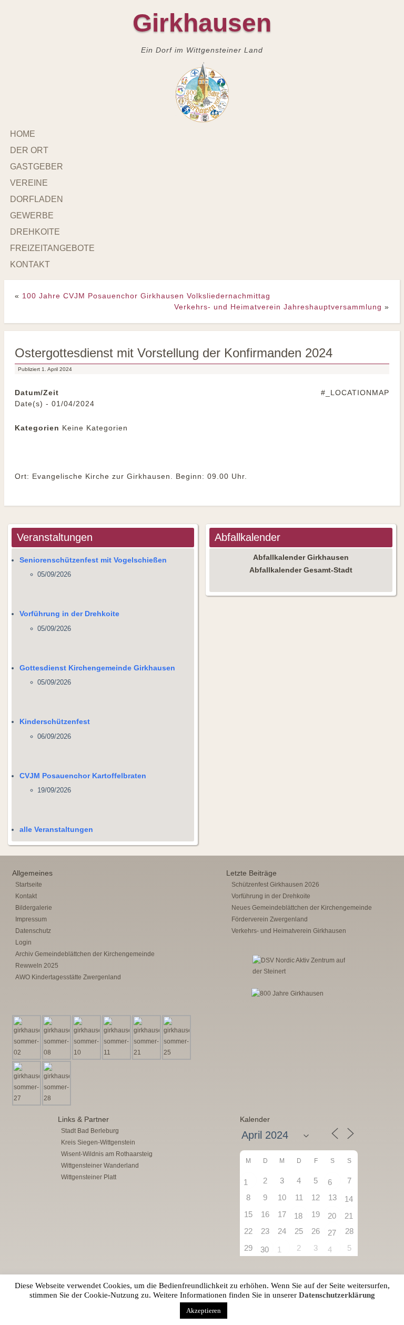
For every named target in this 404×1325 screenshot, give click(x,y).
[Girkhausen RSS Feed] (387, 1272)
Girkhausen (202, 23)
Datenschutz (33, 931)
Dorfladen (36, 199)
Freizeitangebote (52, 248)
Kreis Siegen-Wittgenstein (98, 1142)
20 (332, 1215)
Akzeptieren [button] (203, 1310)
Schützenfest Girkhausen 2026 (275, 884)
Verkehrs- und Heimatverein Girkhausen (288, 931)
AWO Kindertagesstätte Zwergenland (68, 977)
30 (264, 1249)
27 (332, 1232)
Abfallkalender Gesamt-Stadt (300, 570)
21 (349, 1215)
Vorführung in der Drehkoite (69, 613)
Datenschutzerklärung (337, 1295)
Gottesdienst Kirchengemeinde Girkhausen (97, 668)
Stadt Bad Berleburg (90, 1131)
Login (23, 942)
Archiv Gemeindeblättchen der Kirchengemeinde (85, 954)
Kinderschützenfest (54, 721)
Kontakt (30, 264)
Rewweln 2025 (36, 965)
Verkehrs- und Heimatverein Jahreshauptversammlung (278, 307)
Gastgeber (36, 166)
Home (22, 133)
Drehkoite (35, 231)
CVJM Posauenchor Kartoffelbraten (82, 775)
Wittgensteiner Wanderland (100, 1165)
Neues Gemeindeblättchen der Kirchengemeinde (301, 907)
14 (349, 1198)
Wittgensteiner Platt (88, 1177)
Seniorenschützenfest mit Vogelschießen (93, 560)
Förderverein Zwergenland (269, 919)
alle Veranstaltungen (56, 829)
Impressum (31, 919)
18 (298, 1215)
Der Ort (29, 150)
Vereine (29, 182)
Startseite (28, 884)
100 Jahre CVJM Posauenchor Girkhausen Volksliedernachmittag (146, 296)
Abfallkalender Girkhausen (301, 557)
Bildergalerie (33, 907)
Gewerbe (32, 215)
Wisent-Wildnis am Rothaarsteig (107, 1154)
